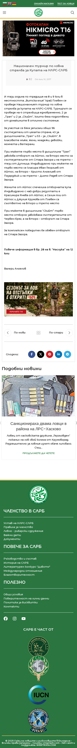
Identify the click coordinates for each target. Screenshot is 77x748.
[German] (14, 3)
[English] (9, 3)
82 (30, 79)
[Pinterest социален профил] (49, 354)
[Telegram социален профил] (67, 354)
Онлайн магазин (44, 4)
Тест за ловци (65, 4)
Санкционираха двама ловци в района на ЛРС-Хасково (38, 426)
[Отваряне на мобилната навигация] (4, 12)
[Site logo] (38, 12)
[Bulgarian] (5, 3)
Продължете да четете (39, 453)
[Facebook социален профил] (31, 354)
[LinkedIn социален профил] (58, 354)
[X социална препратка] (40, 354)
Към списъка (38, 332)
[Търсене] (72, 12)
